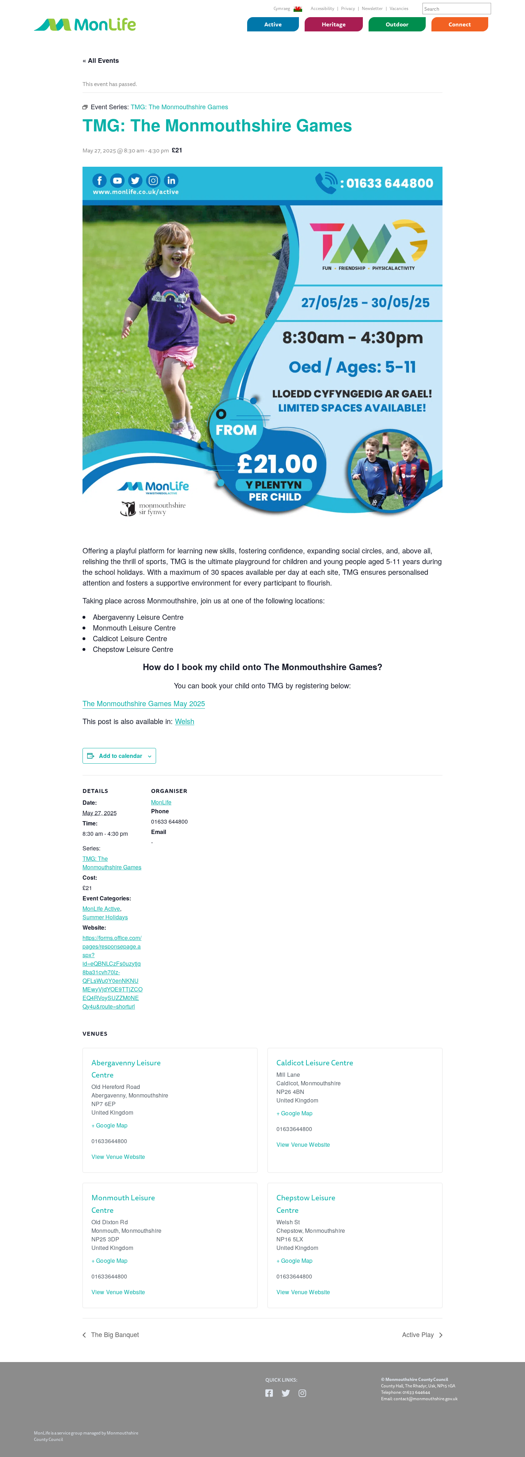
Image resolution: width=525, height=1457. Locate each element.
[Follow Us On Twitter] (285, 1393)
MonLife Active (101, 908)
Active (273, 24)
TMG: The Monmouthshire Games (111, 862)
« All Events (100, 60)
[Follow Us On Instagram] (302, 1393)
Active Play (419, 1334)
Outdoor (397, 24)
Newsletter (372, 8)
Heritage (334, 24)
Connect (460, 24)
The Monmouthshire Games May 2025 (143, 703)
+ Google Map (109, 1125)
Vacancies (399, 8)
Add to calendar (120, 756)
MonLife (161, 802)
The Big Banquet (114, 1334)
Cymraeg (282, 8)
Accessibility (322, 8)
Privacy (348, 8)
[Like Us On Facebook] (269, 1393)
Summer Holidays (105, 917)
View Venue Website (118, 1156)
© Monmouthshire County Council (414, 1379)
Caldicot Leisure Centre (314, 1063)
